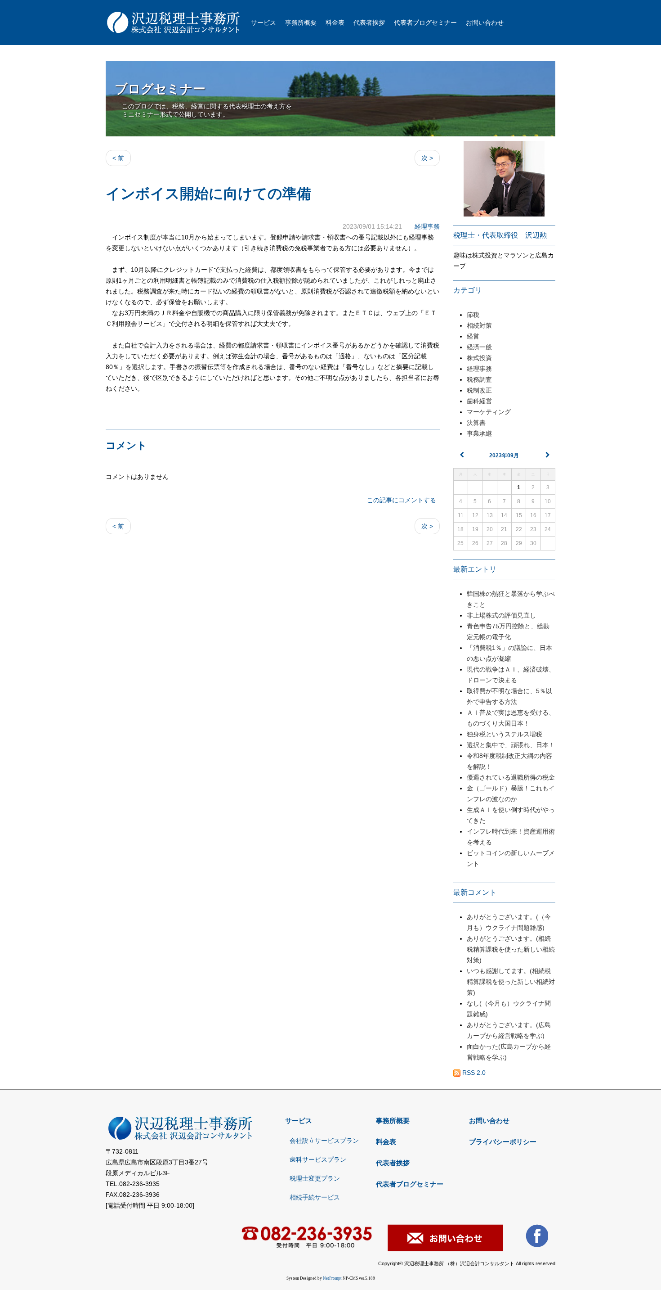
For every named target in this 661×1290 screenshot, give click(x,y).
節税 (473, 314)
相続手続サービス (315, 1197)
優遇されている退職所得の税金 (511, 777)
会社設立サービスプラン (324, 1140)
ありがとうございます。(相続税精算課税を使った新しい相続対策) (511, 949)
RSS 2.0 (473, 1072)
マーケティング (489, 411)
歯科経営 (479, 401)
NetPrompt (332, 1278)
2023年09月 (504, 455)
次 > (427, 158)
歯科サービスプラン (318, 1159)
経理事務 (427, 226)
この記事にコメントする (401, 500)
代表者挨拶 (369, 22)
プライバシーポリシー (502, 1142)
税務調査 (479, 379)
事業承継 (479, 433)
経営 (473, 336)
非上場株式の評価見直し (501, 615)
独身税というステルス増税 (508, 734)
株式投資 (479, 357)
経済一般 (479, 347)
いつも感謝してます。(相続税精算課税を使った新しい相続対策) (511, 981)
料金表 (335, 22)
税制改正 (479, 390)
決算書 (476, 422)
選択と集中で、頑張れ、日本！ (511, 745)
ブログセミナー (160, 89)
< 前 (118, 158)
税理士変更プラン (315, 1178)
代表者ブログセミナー (425, 22)
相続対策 (479, 325)
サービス (263, 22)
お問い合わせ (485, 22)
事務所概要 (301, 22)
